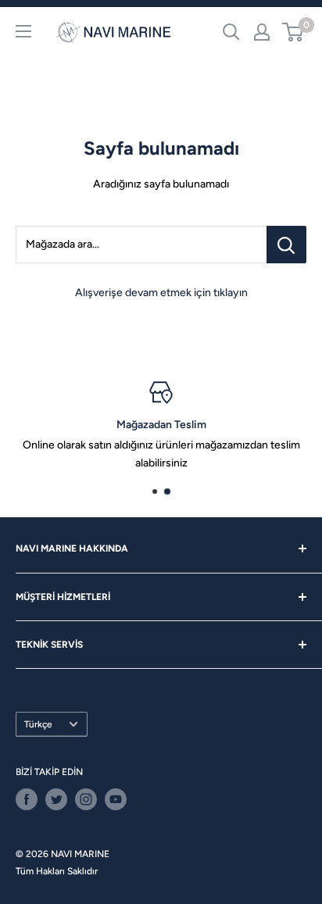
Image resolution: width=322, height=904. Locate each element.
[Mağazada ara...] (286, 244)
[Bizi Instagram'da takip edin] (86, 799)
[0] (293, 32)
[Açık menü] (23, 31)
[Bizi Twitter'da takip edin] (56, 799)
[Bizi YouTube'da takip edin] (116, 799)
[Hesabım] (262, 32)
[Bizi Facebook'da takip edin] (27, 799)
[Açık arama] (231, 32)
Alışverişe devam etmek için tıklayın (161, 292)
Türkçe (38, 724)
